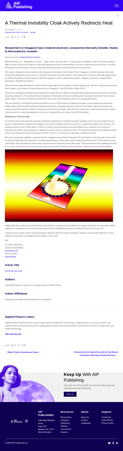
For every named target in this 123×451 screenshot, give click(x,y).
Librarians (65, 420)
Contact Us (106, 417)
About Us (85, 417)
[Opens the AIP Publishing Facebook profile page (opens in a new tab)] (113, 443)
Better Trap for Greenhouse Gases (23, 352)
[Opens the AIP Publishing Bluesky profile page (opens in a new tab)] (109, 443)
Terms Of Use (107, 420)
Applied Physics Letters (16, 32)
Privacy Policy (107, 423)
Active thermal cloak (13, 271)
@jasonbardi (10, 257)
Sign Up (70, 394)
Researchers (66, 417)
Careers (84, 420)
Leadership (86, 423)
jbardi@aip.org (11, 251)
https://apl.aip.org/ (13, 334)
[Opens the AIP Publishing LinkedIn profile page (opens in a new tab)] (117, 443)
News (33, 32)
